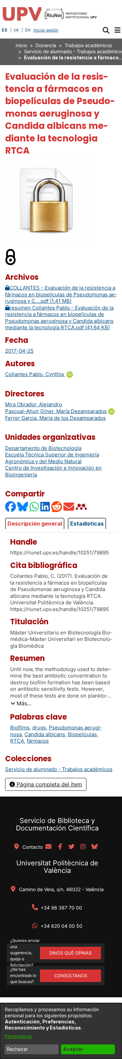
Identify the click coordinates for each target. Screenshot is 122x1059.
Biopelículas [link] (82, 734)
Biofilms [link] (19, 727)
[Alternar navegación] (117, 30)
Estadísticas (87, 523)
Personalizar (18, 1036)
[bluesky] (94, 847)
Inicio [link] (21, 45)
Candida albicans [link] (44, 734)
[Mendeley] (82, 506)
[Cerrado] (11, 256)
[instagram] (83, 847)
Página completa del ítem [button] (48, 784)
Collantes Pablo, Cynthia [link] (35, 374)
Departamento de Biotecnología (43, 448)
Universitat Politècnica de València (57, 867)
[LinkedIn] (45, 506)
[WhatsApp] (34, 506)
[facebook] (60, 847)
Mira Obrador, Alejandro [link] (33, 404)
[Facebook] (11, 506)
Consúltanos (70, 975)
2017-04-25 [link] (19, 351)
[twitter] (71, 847)
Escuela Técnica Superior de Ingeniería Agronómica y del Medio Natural (52, 458)
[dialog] (61, 1031)
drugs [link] (39, 727)
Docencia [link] (46, 45)
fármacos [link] (38, 741)
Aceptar (73, 1049)
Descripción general (34, 523)
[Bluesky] (23, 506)
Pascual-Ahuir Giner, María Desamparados (56, 411)
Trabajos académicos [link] (88, 45)
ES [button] (4, 30)
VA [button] (16, 30)
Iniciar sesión (47, 30)
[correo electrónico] (48, 847)
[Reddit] (57, 506)
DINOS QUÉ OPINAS (70, 953)
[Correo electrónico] (69, 506)
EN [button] (27, 30)
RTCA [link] (17, 741)
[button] (106, 30)
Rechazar (17, 1049)
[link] (59, 769)
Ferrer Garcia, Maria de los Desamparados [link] (55, 418)
